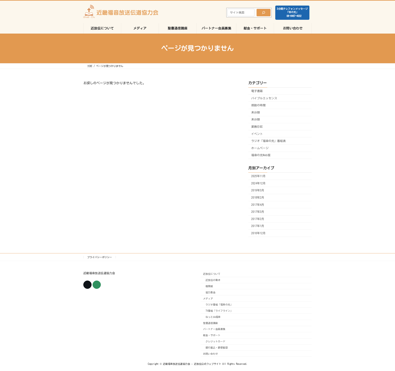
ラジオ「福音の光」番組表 (268, 140)
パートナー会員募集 (214, 329)
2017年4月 (257, 204)
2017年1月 (257, 226)
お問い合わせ (210, 353)
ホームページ (259, 147)
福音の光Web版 (260, 155)
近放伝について (211, 274)
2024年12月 (258, 183)
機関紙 (209, 286)
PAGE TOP (382, 355)
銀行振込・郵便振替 (217, 347)
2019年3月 (257, 190)
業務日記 (257, 126)
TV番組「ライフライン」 (219, 310)
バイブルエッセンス (264, 98)
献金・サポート (211, 335)
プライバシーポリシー (99, 257)
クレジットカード (215, 341)
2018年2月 (257, 197)
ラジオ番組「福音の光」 (219, 304)
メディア (208, 298)
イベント (257, 133)
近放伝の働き (213, 280)
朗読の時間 (258, 105)
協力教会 (210, 292)
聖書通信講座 (210, 323)
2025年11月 (258, 176)
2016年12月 (258, 233)
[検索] (264, 12)
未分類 (255, 112)
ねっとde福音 (213, 317)
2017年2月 (257, 218)
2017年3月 (257, 211)
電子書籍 (257, 91)
